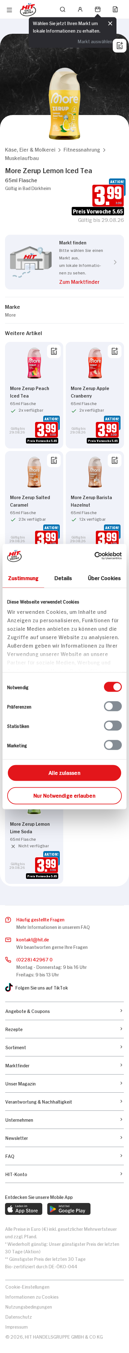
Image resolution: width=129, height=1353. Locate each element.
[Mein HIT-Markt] (97, 9)
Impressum (16, 1326)
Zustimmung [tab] (23, 577)
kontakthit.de (32, 939)
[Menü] (9, 10)
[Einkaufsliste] (115, 9)
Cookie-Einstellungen (27, 1286)
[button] (30, 149)
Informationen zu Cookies (32, 1296)
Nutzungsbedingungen (28, 1306)
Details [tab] (63, 577)
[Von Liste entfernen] (54, 351)
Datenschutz (18, 1316)
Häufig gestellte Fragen (40, 919)
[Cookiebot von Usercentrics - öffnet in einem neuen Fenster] (94, 556)
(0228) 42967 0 (34, 959)
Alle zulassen (64, 772)
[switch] (113, 706)
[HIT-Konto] (80, 9)
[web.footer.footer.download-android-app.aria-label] (68, 1209)
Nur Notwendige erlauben (64, 794)
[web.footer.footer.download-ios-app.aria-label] (23, 1209)
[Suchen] (62, 9)
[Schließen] (110, 23)
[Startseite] (28, 9)
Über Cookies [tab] (104, 577)
